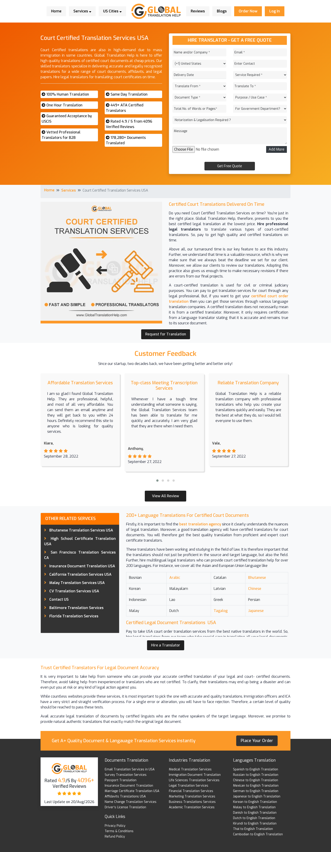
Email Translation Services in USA (129, 769)
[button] (157, 480)
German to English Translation (255, 791)
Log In (274, 11)
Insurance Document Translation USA (82, 566)
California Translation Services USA (80, 574)
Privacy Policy (115, 826)
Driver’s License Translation (125, 807)
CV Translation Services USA (74, 591)
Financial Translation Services (191, 791)
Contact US (59, 599)
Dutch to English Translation (254, 818)
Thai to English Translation (253, 829)
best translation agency (200, 524)
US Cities (111, 11)
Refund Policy (115, 836)
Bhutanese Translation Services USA (81, 530)
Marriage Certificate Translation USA (132, 791)
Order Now (248, 11)
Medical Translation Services (190, 769)
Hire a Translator (165, 645)
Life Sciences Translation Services (194, 780)
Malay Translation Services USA (77, 582)
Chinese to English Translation (255, 780)
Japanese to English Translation (256, 796)
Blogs (222, 11)
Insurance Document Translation (129, 785)
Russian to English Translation (255, 775)
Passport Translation (120, 780)
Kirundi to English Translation (255, 823)
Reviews (198, 11)
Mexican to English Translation (256, 785)
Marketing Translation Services (192, 796)
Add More (276, 149)
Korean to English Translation (255, 802)
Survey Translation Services (126, 775)
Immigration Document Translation (195, 775)
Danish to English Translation (255, 813)
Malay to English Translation (254, 807)
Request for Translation (165, 334)
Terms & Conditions (119, 831)
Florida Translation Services (73, 616)
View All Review (165, 496)
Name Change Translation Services (130, 802)
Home (56, 11)
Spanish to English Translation (255, 769)
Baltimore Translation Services (76, 607)
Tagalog (221, 610)
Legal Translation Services (188, 785)
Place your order (257, 740)
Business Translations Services (192, 802)
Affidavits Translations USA (125, 796)
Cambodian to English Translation (258, 834)
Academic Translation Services (192, 807)
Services (81, 11)
